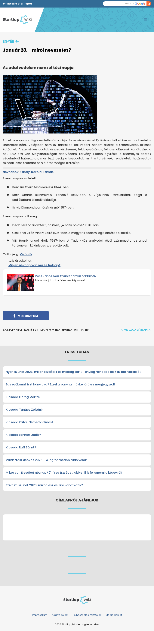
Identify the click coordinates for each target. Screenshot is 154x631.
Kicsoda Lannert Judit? (23, 435)
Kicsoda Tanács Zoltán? (24, 409)
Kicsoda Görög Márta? (23, 397)
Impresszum (39, 615)
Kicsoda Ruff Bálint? (21, 447)
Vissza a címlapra (137, 330)
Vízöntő (26, 254)
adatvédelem (12, 330)
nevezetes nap (50, 330)
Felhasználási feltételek (87, 615)
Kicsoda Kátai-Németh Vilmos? (30, 422)
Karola (36, 172)
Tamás (48, 172)
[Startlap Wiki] (19, 20)
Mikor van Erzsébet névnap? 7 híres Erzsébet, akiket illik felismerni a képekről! (64, 472)
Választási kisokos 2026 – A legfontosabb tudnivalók (46, 460)
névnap (67, 330)
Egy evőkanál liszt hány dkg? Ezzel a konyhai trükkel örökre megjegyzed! (60, 384)
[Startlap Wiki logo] (77, 600)
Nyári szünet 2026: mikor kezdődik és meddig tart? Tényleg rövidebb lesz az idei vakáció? (73, 372)
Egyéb (8, 41)
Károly (25, 172)
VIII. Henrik (81, 330)
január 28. (31, 330)
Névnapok (10, 172)
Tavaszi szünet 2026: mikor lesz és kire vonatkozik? (44, 485)
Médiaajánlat (114, 615)
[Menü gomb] (145, 20)
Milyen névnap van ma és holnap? (34, 265)
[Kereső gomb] (148, 3)
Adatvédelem (60, 615)
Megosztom (27, 316)
